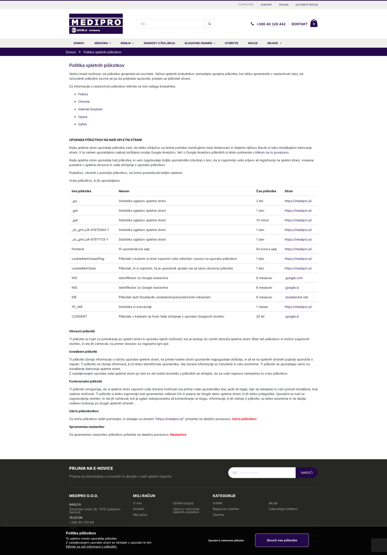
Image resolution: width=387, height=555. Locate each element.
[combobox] (175, 23)
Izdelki (217, 503)
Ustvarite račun (306, 4)
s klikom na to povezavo (270, 152)
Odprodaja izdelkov (283, 509)
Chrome (84, 101)
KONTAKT (300, 24)
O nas (137, 503)
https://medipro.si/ (298, 201)
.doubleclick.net (296, 297)
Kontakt (266, 4)
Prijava (283, 4)
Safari (82, 124)
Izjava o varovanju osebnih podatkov (186, 510)
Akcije (273, 503)
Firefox (83, 94)
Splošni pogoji (183, 503)
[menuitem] (274, 43)
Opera (82, 117)
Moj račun (140, 515)
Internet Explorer (90, 109)
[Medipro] (96, 24)
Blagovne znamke (226, 509)
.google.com (294, 278)
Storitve (218, 515)
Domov (71, 52)
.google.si (292, 287)
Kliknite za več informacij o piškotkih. (91, 546)
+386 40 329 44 (81, 522)
